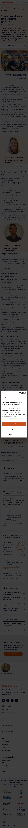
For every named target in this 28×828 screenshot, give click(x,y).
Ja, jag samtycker (14, 423)
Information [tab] (14, 397)
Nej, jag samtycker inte (14, 434)
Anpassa (13, 428)
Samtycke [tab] (5, 397)
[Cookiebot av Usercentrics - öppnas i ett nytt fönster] (19, 393)
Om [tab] (23, 397)
